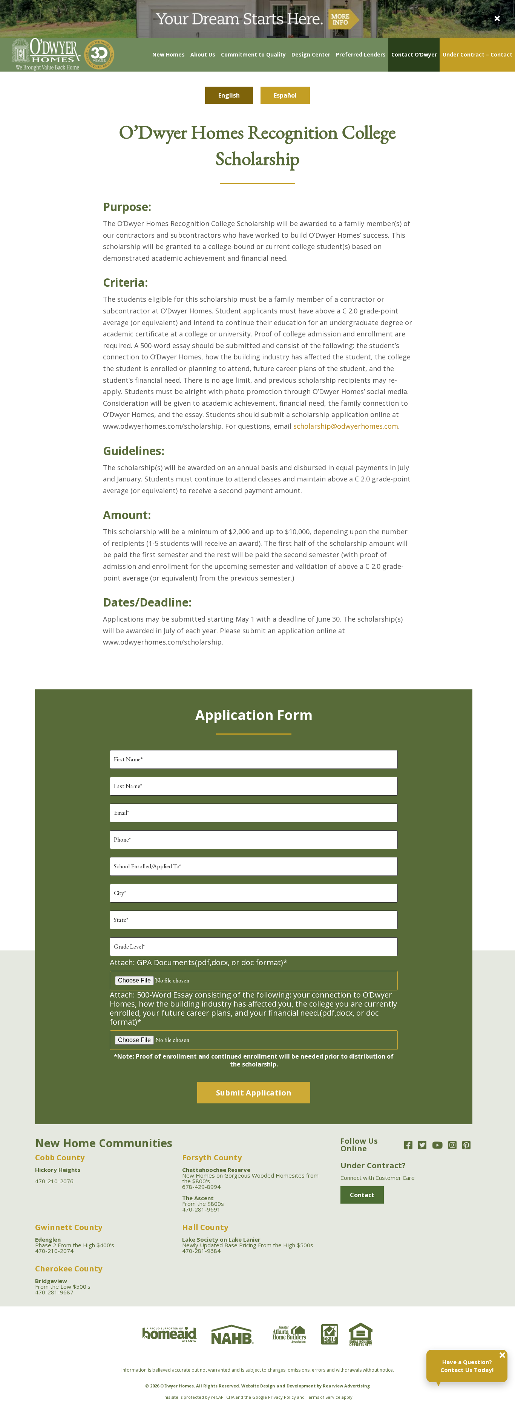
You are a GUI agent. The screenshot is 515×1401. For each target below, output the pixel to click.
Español (285, 95)
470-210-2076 (54, 1181)
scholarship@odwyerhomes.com (345, 426)
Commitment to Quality (253, 54)
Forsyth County (212, 1157)
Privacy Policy (282, 1397)
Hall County (205, 1227)
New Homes (168, 54)
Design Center (310, 54)
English (229, 95)
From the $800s (203, 1200)
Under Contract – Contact (477, 54)
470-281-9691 (201, 1209)
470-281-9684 (201, 1250)
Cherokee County (68, 1268)
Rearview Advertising (346, 1386)
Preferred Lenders (361, 54)
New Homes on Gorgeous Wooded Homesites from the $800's (250, 1175)
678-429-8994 (201, 1186)
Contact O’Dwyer (414, 54)
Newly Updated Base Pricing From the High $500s (247, 1242)
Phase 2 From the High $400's (74, 1242)
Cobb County (59, 1157)
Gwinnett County (68, 1227)
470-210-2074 (54, 1250)
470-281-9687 (54, 1292)
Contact (362, 1195)
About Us (202, 54)
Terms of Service (323, 1397)
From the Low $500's (62, 1283)
